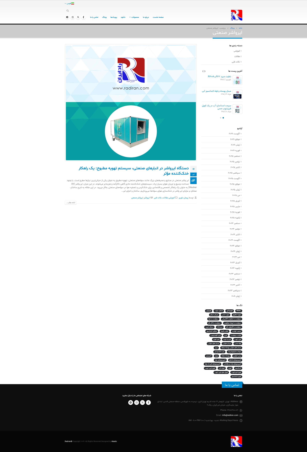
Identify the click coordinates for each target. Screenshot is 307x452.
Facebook (148, 402)
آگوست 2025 (234, 178)
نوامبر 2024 (235, 229)
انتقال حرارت (219, 311)
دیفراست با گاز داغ (214, 323)
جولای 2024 (235, 245)
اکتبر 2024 (235, 234)
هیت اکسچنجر (219, 352)
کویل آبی (221, 368)
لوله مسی (238, 344)
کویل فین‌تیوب (236, 372)
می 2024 (236, 257)
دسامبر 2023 (234, 273)
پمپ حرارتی (237, 356)
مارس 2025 (235, 206)
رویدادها (113, 17)
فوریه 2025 (235, 212)
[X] (78, 17)
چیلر (216, 356)
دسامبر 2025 (234, 156)
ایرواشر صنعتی (137, 197)
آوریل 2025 (235, 201)
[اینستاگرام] (72, 17)
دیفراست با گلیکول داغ (233, 327)
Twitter (142, 402)
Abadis (114, 441)
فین (225, 335)
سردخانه (219, 327)
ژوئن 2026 (235, 145)
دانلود (123, 17)
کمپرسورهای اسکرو (235, 360)
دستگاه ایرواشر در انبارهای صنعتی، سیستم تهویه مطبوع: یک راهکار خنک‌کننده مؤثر (134, 171)
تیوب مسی (225, 315)
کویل (229, 368)
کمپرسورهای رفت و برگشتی (232, 364)
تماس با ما (94, 17)
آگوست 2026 (234, 133)
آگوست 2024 (234, 240)
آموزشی (172, 197)
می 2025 (236, 195)
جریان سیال (214, 315)
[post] (237, 80)
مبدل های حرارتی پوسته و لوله (231, 348)
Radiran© (68, 441)
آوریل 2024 (235, 262)
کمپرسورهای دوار (220, 360)
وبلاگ (104, 17)
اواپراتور (208, 311)
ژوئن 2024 (235, 251)
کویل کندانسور (236, 376)
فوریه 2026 (235, 150)
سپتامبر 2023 (234, 290)
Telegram (130, 402)
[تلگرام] (67, 17)
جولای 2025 (235, 184)
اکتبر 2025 (235, 167)
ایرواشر (147, 197)
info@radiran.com (230, 415)
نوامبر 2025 (235, 161)
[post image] (131, 102)
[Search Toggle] (67, 11)
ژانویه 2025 (235, 217)
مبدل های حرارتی (213, 344)
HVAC (238, 311)
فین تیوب (238, 339)
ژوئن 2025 (235, 189)
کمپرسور (208, 356)
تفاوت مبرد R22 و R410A (219, 76)
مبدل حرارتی (227, 344)
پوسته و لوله (226, 356)
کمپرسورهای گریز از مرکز (212, 364)
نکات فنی (158, 197)
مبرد (216, 348)
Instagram (136, 402)
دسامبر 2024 (234, 223)
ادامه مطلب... (70, 203)
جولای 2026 (235, 139)
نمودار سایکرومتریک (234, 352)
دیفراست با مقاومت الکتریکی (231, 319)
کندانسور (238, 368)
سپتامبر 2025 (234, 173)
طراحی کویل (224, 331)
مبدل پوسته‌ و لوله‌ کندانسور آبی (216, 91)
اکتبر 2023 (235, 285)
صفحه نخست (158, 17)
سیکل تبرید (209, 327)
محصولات (135, 17)
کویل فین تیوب (210, 368)
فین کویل (216, 339)
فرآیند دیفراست (236, 335)
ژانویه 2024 (235, 268)
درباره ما (146, 17)
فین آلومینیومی (215, 335)
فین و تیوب (227, 339)
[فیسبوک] (83, 17)
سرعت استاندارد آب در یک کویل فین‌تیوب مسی (216, 107)
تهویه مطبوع (237, 315)
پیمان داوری (183, 197)
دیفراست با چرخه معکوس (232, 323)
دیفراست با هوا (213, 319)
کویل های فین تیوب (221, 372)
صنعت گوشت (236, 331)
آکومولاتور (230, 311)
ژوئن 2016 (236, 296)
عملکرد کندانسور (212, 331)
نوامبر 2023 (235, 279)
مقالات (165, 197)
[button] (204, 71)
